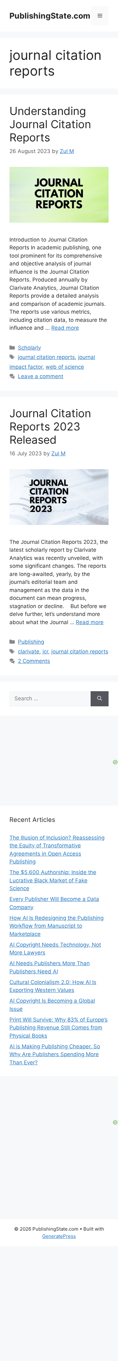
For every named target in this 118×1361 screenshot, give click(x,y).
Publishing (31, 642)
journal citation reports (46, 357)
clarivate (28, 651)
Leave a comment (40, 376)
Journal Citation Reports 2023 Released (50, 426)
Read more (65, 328)
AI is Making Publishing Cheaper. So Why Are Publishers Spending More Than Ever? (54, 1054)
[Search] (100, 698)
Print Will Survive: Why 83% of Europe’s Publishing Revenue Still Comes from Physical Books (58, 1027)
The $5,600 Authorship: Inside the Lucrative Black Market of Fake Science (52, 880)
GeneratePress (59, 1236)
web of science (65, 367)
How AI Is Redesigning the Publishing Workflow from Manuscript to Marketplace (56, 926)
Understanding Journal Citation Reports (50, 124)
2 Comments (34, 661)
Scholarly (29, 348)
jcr (45, 651)
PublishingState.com (49, 15)
